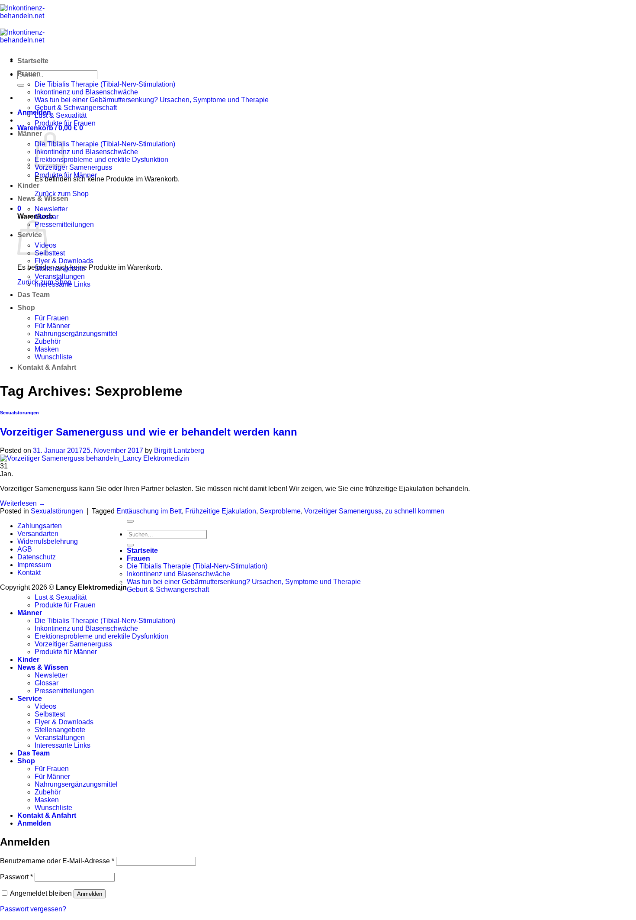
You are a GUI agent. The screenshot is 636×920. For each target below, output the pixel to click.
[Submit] (20, 85)
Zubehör (48, 341)
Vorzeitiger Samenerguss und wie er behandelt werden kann (148, 432)
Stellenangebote (60, 268)
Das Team (33, 294)
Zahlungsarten (39, 525)
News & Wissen (42, 198)
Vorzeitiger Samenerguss (73, 167)
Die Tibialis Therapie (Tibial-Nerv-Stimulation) (105, 84)
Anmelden (89, 894)
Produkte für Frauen (65, 123)
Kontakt (29, 572)
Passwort (16, 877)
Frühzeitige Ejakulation (220, 511)
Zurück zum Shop (62, 193)
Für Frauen (52, 318)
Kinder (28, 185)
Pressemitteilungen (64, 224)
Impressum (34, 564)
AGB (24, 549)
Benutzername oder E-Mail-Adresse (57, 861)
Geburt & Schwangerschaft (76, 107)
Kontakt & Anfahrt (46, 367)
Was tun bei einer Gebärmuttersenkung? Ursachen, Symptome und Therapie (152, 99)
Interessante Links (62, 284)
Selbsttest (50, 253)
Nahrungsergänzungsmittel (76, 333)
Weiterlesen (22, 503)
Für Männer (52, 325)
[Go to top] (130, 521)
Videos (45, 706)
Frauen (29, 73)
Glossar (46, 216)
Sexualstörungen (19, 412)
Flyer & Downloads (64, 261)
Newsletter (51, 209)
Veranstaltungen (60, 276)
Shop (26, 307)
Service (29, 698)
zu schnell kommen (414, 511)
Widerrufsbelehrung (47, 541)
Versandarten (37, 533)
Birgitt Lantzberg (179, 450)
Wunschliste (53, 357)
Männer (29, 133)
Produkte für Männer (66, 175)
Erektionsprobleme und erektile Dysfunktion (101, 159)
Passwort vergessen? (33, 909)
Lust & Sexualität (61, 115)
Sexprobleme (280, 511)
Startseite (32, 61)
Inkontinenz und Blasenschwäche (86, 92)
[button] (34, 112)
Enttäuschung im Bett (149, 511)
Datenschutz (36, 557)
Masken (47, 349)
